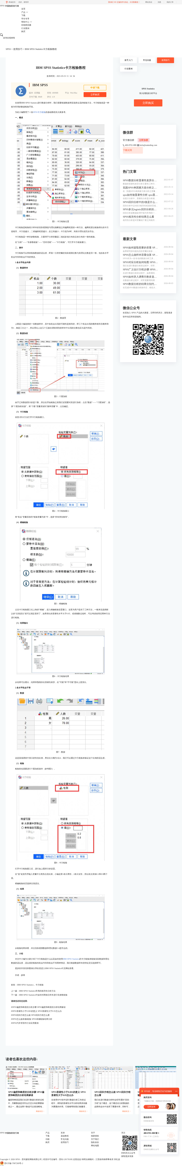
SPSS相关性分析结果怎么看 (138, 216)
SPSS (8, 49)
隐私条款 (95, 1142)
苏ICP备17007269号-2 (13, 1163)
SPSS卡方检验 (39, 112)
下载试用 (127, 150)
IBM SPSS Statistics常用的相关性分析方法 (37, 991)
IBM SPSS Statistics (71, 959)
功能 (47, 1139)
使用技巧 (17, 49)
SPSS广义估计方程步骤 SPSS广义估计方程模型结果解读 (140, 269)
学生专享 (25, 19)
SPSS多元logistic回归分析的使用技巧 (140, 209)
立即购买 (95, 94)
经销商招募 (26, 25)
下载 (23, 15)
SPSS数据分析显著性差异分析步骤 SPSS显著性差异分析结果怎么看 (140, 180)
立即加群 (143, 140)
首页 (23, 9)
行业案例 (25, 28)
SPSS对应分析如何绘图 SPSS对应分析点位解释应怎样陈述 (140, 262)
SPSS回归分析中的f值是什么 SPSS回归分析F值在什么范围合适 (140, 202)
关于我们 (95, 1139)
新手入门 (129, 60)
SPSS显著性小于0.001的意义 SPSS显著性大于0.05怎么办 (36, 1011)
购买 (23, 31)
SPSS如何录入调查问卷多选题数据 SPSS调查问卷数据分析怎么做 (140, 276)
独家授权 (95, 1136)
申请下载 (95, 87)
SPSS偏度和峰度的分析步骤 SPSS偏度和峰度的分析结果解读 (38, 1007)
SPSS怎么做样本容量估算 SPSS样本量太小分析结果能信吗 (140, 254)
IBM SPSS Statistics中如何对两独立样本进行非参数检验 (43, 995)
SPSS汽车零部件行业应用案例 (25, 1023)
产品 (23, 12)
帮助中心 (25, 22)
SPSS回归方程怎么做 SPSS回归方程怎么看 (30, 1015)
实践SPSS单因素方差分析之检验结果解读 (140, 187)
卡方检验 (40, 985)
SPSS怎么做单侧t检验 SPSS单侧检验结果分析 (31, 1019)
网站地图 (95, 1146)
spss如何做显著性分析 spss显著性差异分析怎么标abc (140, 194)
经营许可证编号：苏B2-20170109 (57, 1159)
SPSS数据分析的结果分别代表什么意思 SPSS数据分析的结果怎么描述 (140, 284)
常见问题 (147, 60)
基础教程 (65, 1136)
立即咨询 (151, 1107)
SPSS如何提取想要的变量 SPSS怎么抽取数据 (140, 247)
